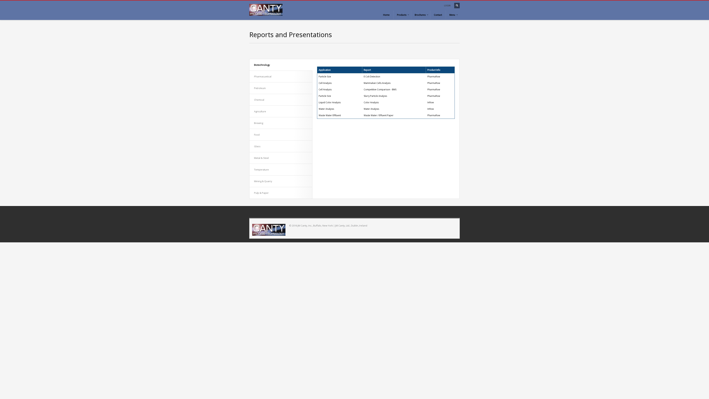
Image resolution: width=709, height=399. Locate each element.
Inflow (430, 102)
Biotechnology (262, 64)
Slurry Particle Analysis (375, 96)
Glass (257, 146)
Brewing (258, 123)
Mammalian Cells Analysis (377, 83)
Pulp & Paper (261, 193)
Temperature (261, 169)
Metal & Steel (261, 158)
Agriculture (260, 111)
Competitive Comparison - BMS (380, 89)
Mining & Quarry (263, 181)
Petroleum (260, 88)
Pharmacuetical (262, 76)
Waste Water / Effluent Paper (378, 115)
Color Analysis (371, 102)
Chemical (259, 99)
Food (257, 134)
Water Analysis (371, 108)
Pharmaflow (433, 76)
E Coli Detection (372, 76)
